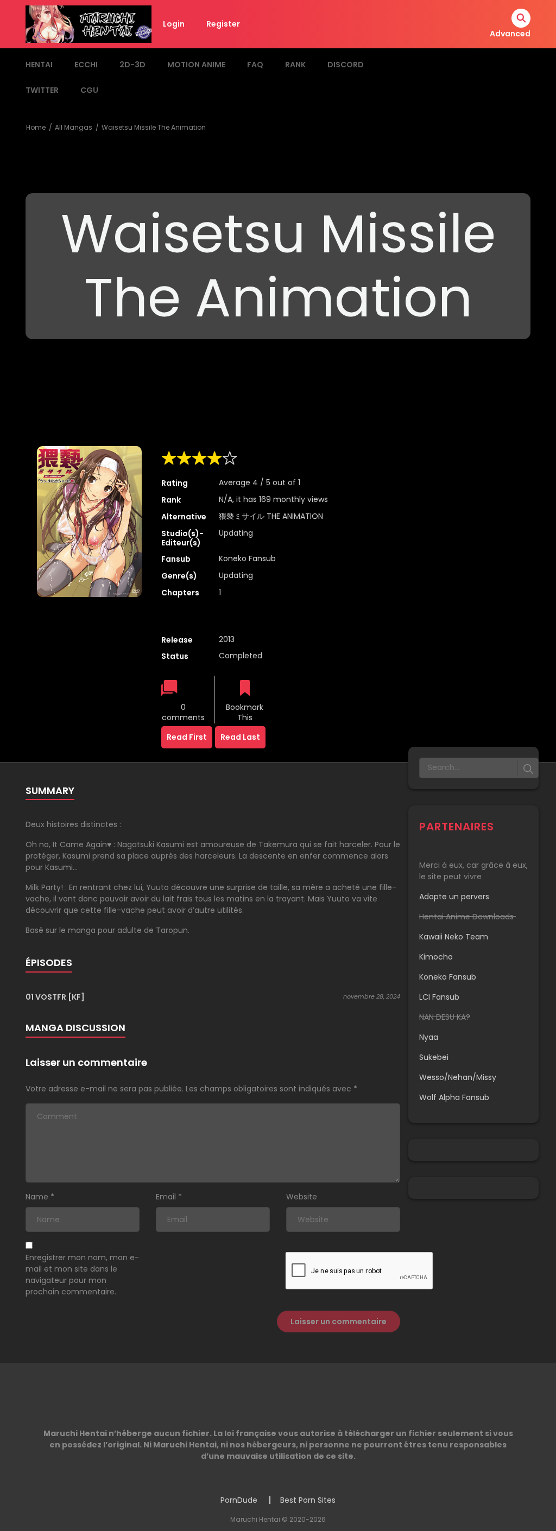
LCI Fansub (439, 997)
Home (36, 127)
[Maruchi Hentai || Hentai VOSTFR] (88, 23)
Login (174, 23)
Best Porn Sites (308, 1500)
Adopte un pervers (454, 896)
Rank (295, 64)
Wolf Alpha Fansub (454, 1097)
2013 (227, 639)
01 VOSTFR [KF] (55, 997)
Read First (187, 737)
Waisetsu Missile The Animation (154, 127)
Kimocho (436, 956)
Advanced (510, 33)
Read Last (240, 737)
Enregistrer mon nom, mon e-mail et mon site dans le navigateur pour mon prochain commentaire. (82, 1274)
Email (166, 1196)
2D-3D (132, 64)
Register (223, 23)
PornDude (238, 1500)
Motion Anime (196, 64)
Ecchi (86, 64)
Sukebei (433, 1057)
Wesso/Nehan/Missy (457, 1077)
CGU (89, 90)
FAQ (255, 64)
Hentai (39, 64)
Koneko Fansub (247, 558)
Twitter (42, 90)
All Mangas (73, 127)
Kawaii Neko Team (453, 936)
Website (301, 1196)
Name (37, 1196)
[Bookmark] (245, 689)
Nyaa (428, 1037)
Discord (345, 64)
